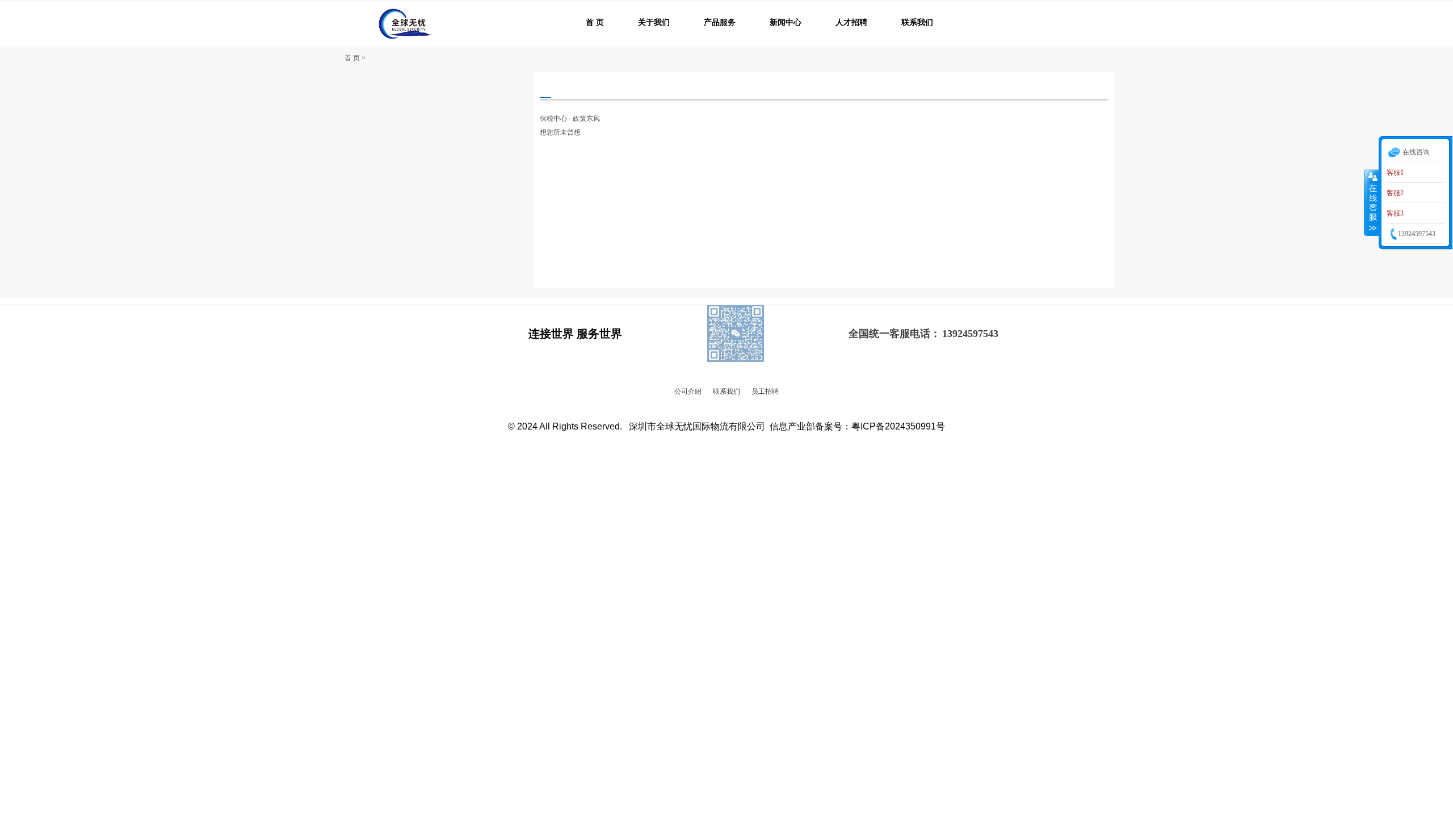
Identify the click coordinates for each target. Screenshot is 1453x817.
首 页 (595, 22)
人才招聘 (851, 22)
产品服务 (720, 22)
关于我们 (654, 22)
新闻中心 (785, 22)
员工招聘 (765, 391)
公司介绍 (688, 391)
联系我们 (917, 22)
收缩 (1372, 202)
